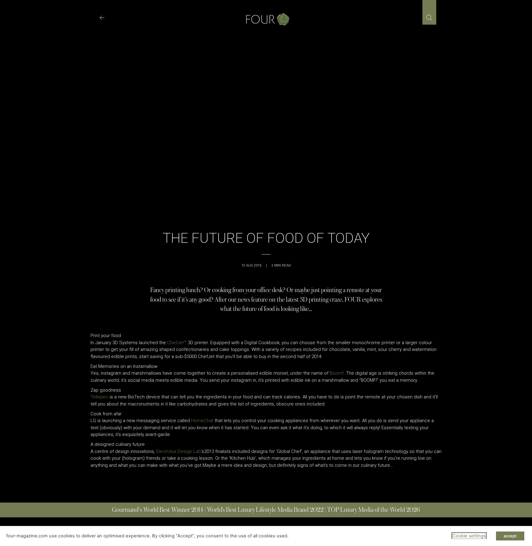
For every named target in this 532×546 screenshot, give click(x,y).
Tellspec (99, 397)
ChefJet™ (177, 342)
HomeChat (202, 420)
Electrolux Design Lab (178, 451)
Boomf (337, 373)
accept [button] (510, 535)
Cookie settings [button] (469, 536)
